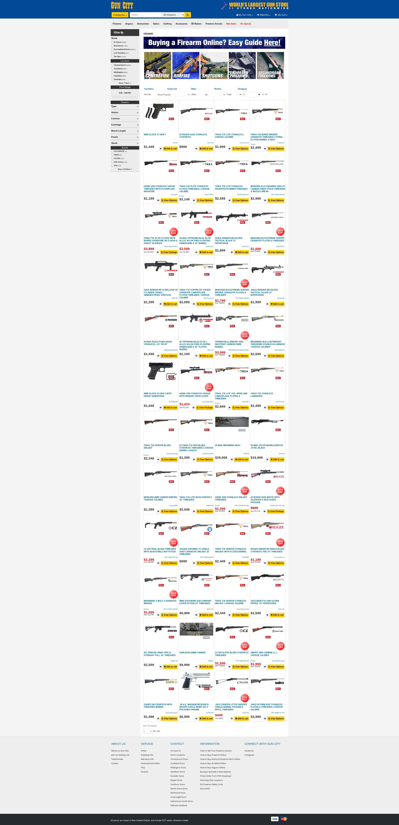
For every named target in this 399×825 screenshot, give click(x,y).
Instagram (249, 754)
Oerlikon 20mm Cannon (192, 652)
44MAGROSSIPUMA (171, 350)
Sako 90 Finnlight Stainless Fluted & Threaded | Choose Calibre (267, 707)
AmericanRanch (279, 557)
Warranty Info (147, 759)
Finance (144, 771)
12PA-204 (175, 298)
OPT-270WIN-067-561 (242, 505)
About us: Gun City (120, 750)
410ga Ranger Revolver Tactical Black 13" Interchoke (228, 240)
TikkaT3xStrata (208, 298)
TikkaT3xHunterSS (243, 609)
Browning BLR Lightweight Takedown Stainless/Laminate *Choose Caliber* (268, 344)
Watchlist (264, 15)
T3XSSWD (245, 557)
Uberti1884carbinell (278, 661)
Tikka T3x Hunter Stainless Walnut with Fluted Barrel (231, 550)
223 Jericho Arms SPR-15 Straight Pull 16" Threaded (159, 653)
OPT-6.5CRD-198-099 (170, 609)
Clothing (167, 24)
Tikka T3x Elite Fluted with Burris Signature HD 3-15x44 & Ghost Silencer (160, 240)
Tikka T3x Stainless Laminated (262, 394)
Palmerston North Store (182, 801)
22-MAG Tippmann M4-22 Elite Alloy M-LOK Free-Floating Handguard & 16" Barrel (195, 240)
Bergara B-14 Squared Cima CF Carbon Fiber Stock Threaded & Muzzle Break (268, 189)
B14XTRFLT (280, 246)
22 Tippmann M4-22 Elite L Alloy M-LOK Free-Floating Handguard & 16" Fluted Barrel (194, 346)
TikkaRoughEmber (243, 194)
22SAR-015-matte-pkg (277, 505)
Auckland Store (178, 763)
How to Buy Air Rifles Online (213, 763)
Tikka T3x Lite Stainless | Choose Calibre (229, 135)
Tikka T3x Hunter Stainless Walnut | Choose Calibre (230, 602)
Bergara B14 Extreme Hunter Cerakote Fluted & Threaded (267, 239)
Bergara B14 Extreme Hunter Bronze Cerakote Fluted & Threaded (232, 292)
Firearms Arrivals (214, 24)
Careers (114, 763)
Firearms (117, 24)
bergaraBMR (174, 505)
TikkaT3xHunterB (172, 453)
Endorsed (172, 89)
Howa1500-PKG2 (207, 402)
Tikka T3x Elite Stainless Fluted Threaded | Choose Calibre (194, 189)
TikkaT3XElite (208, 194)
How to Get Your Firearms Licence (215, 750)
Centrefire (149, 89)
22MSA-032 (209, 246)
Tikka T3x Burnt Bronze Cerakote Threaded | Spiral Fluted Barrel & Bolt (267, 137)
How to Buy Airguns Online (212, 767)
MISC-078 (210, 609)
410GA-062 (280, 298)
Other (193, 89)
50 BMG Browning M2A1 (227, 445)
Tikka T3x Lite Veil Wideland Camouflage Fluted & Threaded (231, 396)
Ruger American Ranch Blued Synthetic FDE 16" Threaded (267, 550)
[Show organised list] (138, 106)
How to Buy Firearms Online (213, 754)
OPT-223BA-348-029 (242, 298)
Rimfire (217, 89)
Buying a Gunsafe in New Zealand (215, 771)
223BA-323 (174, 661)
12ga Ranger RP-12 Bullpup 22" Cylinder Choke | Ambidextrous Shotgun (161, 292)
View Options (241, 148)
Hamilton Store (178, 771)
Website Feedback (179, 805)
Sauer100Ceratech (172, 713)
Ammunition (143, 24)
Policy (143, 750)
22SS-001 (246, 713)
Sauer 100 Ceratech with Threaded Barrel (158, 705)
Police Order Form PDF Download (215, 776)
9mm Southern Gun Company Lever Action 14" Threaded (195, 602)
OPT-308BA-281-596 (242, 661)
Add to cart (171, 148)
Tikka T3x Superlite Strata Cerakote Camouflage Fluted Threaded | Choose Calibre (194, 294)
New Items (231, 24)
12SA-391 (281, 609)
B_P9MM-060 (173, 402)
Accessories (181, 24)
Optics (156, 24)
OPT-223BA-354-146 (277, 194)
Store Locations (178, 754)
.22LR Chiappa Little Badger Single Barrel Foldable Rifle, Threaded (231, 707)
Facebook (249, 750)
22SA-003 (210, 143)
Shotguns (242, 89)
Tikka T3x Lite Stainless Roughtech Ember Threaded (231, 187)
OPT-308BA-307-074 (277, 713)
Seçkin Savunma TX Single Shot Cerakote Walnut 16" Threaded (194, 551)
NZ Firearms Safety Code (211, 784)
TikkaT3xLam (280, 402)
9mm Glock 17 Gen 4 (155, 134)
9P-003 (175, 143)
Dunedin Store (177, 776)
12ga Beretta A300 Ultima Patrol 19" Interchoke (265, 602)
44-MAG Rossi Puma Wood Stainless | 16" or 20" (158, 343)
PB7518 (246, 453)
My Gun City (245, 15)
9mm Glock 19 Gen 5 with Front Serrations (157, 394)
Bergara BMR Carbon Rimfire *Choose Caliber (160, 498)
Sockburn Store (178, 784)
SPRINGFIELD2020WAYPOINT (238, 350)
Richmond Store (178, 792)
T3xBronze (280, 143)
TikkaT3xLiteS (244, 143)
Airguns (129, 24)
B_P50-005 (209, 713)
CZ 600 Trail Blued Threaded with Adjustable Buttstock (160, 550)
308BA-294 (209, 505)
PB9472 (210, 661)
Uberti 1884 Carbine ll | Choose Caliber (264, 653)
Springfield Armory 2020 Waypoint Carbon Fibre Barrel (229, 344)
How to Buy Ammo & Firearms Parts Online (220, 759)
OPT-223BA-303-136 (171, 557)
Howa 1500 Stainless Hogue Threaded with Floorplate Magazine (159, 189)
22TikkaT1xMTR (207, 453)
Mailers (198, 24)
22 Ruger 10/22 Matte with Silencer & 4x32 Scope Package (265, 500)
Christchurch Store (179, 759)
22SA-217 (210, 350)
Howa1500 (174, 194)
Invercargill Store (178, 797)
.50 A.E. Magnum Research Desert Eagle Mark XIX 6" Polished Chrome (194, 707)
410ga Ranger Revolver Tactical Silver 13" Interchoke (264, 292)
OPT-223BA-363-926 (206, 557)
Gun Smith (205, 788)
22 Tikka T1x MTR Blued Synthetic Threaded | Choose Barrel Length (196, 448)
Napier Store (176, 780)
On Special (245, 24)
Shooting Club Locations (211, 780)
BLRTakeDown (279, 350)
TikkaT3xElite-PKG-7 (171, 246)
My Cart (281, 15)
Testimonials (117, 759)
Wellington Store (178, 767)
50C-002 (281, 453)
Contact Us (176, 750)
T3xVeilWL (245, 402)
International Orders (150, 763)
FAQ (143, 767)
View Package (170, 252)
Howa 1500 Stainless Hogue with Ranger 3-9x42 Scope (194, 394)
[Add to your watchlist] (160, 148)
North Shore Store (179, 788)
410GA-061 (245, 246)
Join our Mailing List (120, 754)
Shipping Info (147, 754)
